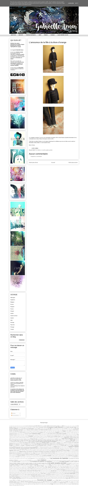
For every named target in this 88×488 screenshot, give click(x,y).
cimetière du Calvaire (43, 436)
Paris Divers (67, 473)
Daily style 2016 (20, 441)
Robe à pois (43, 477)
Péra (24, 474)
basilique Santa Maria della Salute (49, 431)
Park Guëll (77, 473)
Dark (66, 441)
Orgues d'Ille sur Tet (43, 472)
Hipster (44, 450)
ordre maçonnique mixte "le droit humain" (33, 472)
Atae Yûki (72, 428)
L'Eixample (69, 454)
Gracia (44, 449)
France (12, 308)
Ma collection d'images (39, 465)
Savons (50, 478)
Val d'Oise (51, 482)
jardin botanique (38, 453)
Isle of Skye (23, 453)
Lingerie (62, 464)
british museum (45, 432)
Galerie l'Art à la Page (63, 448)
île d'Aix (76, 450)
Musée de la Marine (24, 469)
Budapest (57, 432)
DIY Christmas (69, 442)
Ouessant (54, 472)
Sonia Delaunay (23, 480)
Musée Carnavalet (42, 468)
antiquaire (35, 428)
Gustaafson (77, 449)
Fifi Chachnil (11, 446)
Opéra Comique (20, 472)
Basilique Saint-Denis (32, 431)
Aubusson (28, 429)
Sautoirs (48, 478)
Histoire (49, 450)
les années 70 (47, 458)
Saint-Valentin (31, 478)
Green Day (65, 449)
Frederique (41, 137)
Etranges (17, 445)
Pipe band (71, 474)
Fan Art (49, 445)
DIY (65, 442)
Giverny (12, 449)
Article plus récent (33, 162)
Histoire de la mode (55, 450)
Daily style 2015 (14, 441)
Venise (65, 482)
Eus (25, 445)
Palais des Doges (64, 472)
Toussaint (11, 482)
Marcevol (19, 467)
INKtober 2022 (60, 451)
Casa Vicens (69, 433)
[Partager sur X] (35, 148)
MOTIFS (23, 468)
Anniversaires (31, 428)
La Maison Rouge (54, 455)
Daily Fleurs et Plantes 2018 (43, 440)
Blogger (46, 422)
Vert (72, 482)
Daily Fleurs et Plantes (67, 438)
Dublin (35, 444)
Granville (62, 449)
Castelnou (77, 433)
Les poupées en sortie (23, 464)
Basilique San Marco (39, 431)
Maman (77, 465)
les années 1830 (16, 458)
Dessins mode (45, 442)
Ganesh (68, 448)
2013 (37, 426)
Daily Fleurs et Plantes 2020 (65, 440)
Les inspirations (48, 461)
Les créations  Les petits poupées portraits (54, 460)
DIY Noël (21, 444)
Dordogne (26, 444)
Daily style (72, 440)
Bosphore (28, 432)
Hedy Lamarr (21, 450)
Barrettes (21, 431)
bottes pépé (32, 432)
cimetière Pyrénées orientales (14, 437)
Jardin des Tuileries (51, 453)
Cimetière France (57, 436)
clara (54, 437)
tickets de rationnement (61, 481)
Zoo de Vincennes (21, 485)
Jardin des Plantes (44, 453)
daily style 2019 (26, 441)
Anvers (39, 428)
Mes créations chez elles (51, 467)
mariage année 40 (24, 467)
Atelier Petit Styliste (19, 429)
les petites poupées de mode (18, 463)
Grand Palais (52, 449)
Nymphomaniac (11, 472)
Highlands (40, 450)
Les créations (38, 150)
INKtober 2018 (37, 451)
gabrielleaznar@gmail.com (16, 378)
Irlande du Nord (13, 315)
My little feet (53, 470)
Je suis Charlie (67, 453)
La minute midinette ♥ (61, 455)
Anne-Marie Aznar (24, 428)
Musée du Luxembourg (53, 469)
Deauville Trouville (71, 441)
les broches (29, 460)
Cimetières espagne (29, 437)
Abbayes (37, 427)
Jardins (64, 453)
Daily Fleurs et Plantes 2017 (31, 440)
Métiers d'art (58, 467)
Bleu (75, 431)
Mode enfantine (66, 467)
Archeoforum (54, 428)
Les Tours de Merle (42, 464)
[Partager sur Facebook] (36, 148)
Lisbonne (68, 464)
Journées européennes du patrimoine (32, 454)
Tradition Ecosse (16, 482)
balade (74, 429)
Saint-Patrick (18, 478)
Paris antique (56, 473)
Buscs (66, 432)
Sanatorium (41, 478)
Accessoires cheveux (43, 427)
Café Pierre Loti (76, 432)
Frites (65, 446)
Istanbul (26, 453)
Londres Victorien (16, 465)
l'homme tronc (14, 455)
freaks (59, 446)
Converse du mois (33, 438)
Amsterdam (11, 428)
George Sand (74, 448)
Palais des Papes (70, 472)
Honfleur (64, 450)
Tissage (66, 481)
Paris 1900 (52, 473)
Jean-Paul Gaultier (73, 453)
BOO (26, 432)
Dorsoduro (30, 444)
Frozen (67, 446)
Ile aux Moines (72, 450)
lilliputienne (56, 464)
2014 (39, 426)
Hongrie (12, 311)
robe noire (47, 477)
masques (43, 467)
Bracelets (36, 432)
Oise (15, 472)
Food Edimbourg (40, 446)
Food (37, 446)
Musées (21, 470)
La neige (66, 455)
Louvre (31, 465)
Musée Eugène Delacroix (69, 469)
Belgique (12, 302)
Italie (11, 320)
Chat (78, 434)
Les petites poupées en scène (30, 463)
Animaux (19, 428)
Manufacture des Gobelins (13, 467)
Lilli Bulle (52, 464)
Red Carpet (22, 477)
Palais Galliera (76, 472)
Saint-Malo (14, 478)
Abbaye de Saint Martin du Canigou (29, 427)
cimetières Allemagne (22, 437)
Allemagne (12, 297)
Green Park (69, 449)
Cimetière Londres (69, 436)
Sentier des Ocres (57, 478)
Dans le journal (43, 441)
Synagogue (18, 481)
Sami (34, 478)
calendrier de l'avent (13, 433)
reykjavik (34, 477)
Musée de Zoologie (38, 469)
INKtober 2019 (43, 451)
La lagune (40, 455)
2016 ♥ (63, 426)
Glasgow (14, 449)
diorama (58, 442)
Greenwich (73, 449)
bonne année (22, 432)
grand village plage (57, 449)
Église (64, 444)
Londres (10, 465)
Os (47, 472)
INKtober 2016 (26, 451)
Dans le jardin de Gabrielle (34, 441)
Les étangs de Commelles (66, 460)
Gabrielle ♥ (71, 446)
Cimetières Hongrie (36, 437)
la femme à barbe (35, 455)
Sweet (15, 481)
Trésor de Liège (25, 482)
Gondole (17, 449)
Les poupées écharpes (13, 464)
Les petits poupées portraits (46, 150)
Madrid (51, 465)
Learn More (71, 3)
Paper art (20, 473)
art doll (65, 428)
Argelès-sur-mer (58, 428)
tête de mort (45, 481)
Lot (25, 465)
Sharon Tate (68, 478)
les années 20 (21, 458)
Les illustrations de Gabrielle (37, 461)
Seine (53, 478)
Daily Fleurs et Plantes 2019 (55, 440)
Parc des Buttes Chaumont (34, 473)
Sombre (18, 480)
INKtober (21, 451)
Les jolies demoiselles (55, 461)
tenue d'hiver (40, 481)
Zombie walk (16, 485)
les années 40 (31, 458)
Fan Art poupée (54, 445)
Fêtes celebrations (75, 445)
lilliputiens (59, 464)
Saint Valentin (71, 477)
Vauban (58, 482)
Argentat (62, 428)
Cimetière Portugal (76, 436)
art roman (69, 428)
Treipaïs (21, 482)
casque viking (73, 433)
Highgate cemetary (36, 450)
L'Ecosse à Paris (64, 454)
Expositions (28, 445)
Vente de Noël (69, 482)
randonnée (18, 477)
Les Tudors (47, 464)
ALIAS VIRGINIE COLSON (63, 34)
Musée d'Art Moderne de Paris (62, 468)
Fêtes (70, 445)
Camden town (22, 433)
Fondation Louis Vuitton (24, 446)
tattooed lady (36, 481)
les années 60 (42, 458)
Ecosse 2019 (49, 444)
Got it (76, 3)
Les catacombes (34, 460)
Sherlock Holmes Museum (75, 478)
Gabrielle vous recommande (22, 448)
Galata (39, 448)
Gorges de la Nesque (32, 449)
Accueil (53, 162)
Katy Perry (53, 454)
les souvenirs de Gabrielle (33, 464)
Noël (64, 470)
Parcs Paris (43, 473)
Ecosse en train (55, 444)
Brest (38, 432)
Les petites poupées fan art (42, 463)
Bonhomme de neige (16, 432)
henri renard (31, 450)
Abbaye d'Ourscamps (19, 427)
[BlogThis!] (33, 148)
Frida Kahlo (62, 446)
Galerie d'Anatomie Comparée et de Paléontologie (49, 448)
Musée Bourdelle (36, 468)
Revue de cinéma (30, 477)
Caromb (42, 433)
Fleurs (14, 446)
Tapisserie (22, 481)
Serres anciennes (63, 478)
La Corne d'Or (27, 455)
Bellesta (67, 431)
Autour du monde (44, 429)
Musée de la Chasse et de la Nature (15, 469)
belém (61, 431)
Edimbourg (60, 444)
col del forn (62, 437)
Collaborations (66, 437)
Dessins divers (39, 442)
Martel (41, 467)
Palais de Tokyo (58, 472)
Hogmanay (61, 450)
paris (49, 473)
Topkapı (72, 481)
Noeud (66, 470)
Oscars (49, 472)
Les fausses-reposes (74, 460)
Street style (58, 480)
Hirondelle (46, 450)
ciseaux (46, 437)
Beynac (73, 431)
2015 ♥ (48, 426)
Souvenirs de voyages (44, 480)
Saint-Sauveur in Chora (25, 478)
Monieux (73, 467)
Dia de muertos (52, 442)
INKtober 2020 (49, 451)
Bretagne (41, 432)
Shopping (10, 480)
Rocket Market (60, 477)
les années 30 (26, 458)
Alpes (75, 427)
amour (78, 427)
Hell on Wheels (26, 450)
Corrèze (42, 438)
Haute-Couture (16, 450)
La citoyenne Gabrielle (20, 455)
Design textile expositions (30, 442)
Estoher (14, 445)
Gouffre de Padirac (39, 449)
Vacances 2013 (40, 482)
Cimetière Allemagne (36, 436)
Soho (16, 480)
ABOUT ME (13, 34)
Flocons (17, 446)
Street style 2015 (64, 480)
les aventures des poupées (22, 460)
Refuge (25, 477)
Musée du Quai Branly (61, 469)
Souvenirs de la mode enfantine (31, 480)
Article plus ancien (73, 162)
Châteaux (26, 436)
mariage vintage (31, 467)
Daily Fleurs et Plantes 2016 (20, 440)
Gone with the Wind (23, 449)
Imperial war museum (15, 451)
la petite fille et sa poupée (73, 455)
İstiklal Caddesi (30, 453)
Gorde (28, 449)
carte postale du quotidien (61, 433)
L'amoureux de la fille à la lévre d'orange (47, 42)
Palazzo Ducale (16, 473)
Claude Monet (57, 437)
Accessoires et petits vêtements (55, 427)
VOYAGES (53, 34)
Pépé (20, 474)
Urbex (36, 482)
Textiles (55, 481)
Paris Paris (72, 473)
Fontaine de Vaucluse (31, 446)
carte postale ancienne (51, 433)
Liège (50, 464)
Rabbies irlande (12, 477)
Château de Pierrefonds (13, 436)
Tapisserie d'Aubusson (29, 481)
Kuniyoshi (57, 454)
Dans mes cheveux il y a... (61, 441)
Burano (63, 432)
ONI (16, 472)
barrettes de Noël (26, 431)
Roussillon (66, 477)
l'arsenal (60, 454)
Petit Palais (33, 474)
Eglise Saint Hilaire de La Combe (70, 444)
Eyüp (47, 445)
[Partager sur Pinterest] (37, 148)
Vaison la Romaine (47, 482)
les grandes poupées (16, 461)
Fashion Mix (59, 445)
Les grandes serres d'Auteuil (25, 461)
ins (63, 451)
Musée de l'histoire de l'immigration (73, 468)
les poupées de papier (75, 463)
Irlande (11, 313)
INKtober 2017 (31, 451)
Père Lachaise (27, 474)
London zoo (77, 464)
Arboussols (45, 428)
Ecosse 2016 (43, 444)
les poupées (69, 463)
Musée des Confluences (45, 469)
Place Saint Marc (76, 474)
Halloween (11, 450)
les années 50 (37, 458)
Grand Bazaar (47, 449)
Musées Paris (37, 470)
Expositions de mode (35, 445)
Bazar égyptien (57, 431)
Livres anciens (72, 464)
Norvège (12, 322)
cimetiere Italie (63, 436)
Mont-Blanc (77, 467)
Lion (65, 464)
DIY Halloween (16, 444)
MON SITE (21, 34)
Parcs (40, 473)
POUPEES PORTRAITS (31, 34)
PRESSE (46, 34)
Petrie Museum (43, 474)
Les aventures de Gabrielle (59, 458)
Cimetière (30, 436)
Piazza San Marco (66, 474)
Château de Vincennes (21, 436)
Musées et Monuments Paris (29, 470)
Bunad (61, 432)
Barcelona (17, 431)
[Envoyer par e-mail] (32, 148)
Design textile (22, 442)
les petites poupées (64, 461)
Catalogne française (13, 434)
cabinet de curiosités (70, 432)
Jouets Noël (14, 454)
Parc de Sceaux (27, 473)
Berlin (70, 431)
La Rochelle (17, 456)
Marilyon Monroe (37, 467)
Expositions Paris (42, 445)
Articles (13, 413)
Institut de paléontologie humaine (73, 451)
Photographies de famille (59, 474)
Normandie (70, 470)
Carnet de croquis (36, 433)
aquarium (42, 428)
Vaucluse (61, 482)
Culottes (56, 438)
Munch (31, 468)
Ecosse (12, 304)
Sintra (14, 480)
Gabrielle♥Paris (34, 448)
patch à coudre (12, 474)
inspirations (66, 451)
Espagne (12, 306)
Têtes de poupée (51, 481)
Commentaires (15, 415)
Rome (64, 477)
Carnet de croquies (28, 433)
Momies (70, 467)
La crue (31, 455)
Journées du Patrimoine (20, 454)
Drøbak (33, 444)
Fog (19, 446)
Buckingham (53, 432)
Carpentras (45, 433)
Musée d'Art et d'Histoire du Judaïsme (51, 468)
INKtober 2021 (55, 451)
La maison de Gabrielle (46, 455)
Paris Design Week (61, 473)
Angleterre (12, 299)
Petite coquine (38, 474)
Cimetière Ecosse (50, 436)
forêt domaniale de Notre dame (48, 446)
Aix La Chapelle (66, 427)
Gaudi (71, 448)
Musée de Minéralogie (31, 469)
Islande (12, 317)
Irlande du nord (15, 453)
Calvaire (18, 433)
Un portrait (33, 482)
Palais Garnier (11, 473)
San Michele (37, 478)
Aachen (14, 427)
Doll (23, 444)
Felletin (68, 445)
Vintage (51, 484)
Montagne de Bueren (12, 468)
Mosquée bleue (18, 468)
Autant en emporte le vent (35, 429)
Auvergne (50, 429)
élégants (77, 444)
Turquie (12, 329)
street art (54, 480)
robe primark (51, 477)
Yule (13, 485)
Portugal (12, 327)
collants (71, 437)
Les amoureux (75, 456)
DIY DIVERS (74, 442)
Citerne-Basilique (50, 437)
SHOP (40, 34)
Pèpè (22, 474)
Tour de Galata (76, 481)
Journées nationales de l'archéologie (46, 454)
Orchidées (24, 472)
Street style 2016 (70, 480)
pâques (23, 473)
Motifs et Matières (27, 468)
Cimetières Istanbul (42, 437)
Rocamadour (55, 477)
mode (62, 467)
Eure (20, 445)
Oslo (51, 472)
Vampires (55, 482)
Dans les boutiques (52, 441)
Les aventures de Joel (73, 458)
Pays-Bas (17, 474)
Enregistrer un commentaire (36, 156)
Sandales (44, 478)
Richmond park (38, 477)
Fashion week (63, 445)
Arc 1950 (49, 428)
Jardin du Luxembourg (59, 453)
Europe (22, 445)
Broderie (49, 432)
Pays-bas (12, 324)
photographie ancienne (50, 474)
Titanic (69, 481)
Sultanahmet (75, 480)
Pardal (47, 473)
